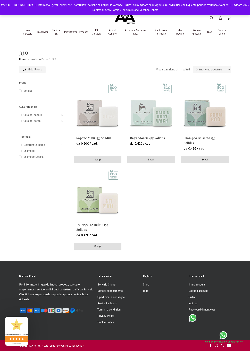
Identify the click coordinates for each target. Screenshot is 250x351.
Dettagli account (198, 290)
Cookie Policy (105, 322)
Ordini (191, 297)
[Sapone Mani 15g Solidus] (97, 106)
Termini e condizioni (109, 309)
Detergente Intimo (34, 144)
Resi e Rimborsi (106, 303)
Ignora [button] (154, 10)
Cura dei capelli (32, 115)
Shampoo (29, 150)
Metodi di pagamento (110, 290)
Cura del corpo (32, 121)
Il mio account (196, 284)
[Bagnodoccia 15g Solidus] (151, 106)
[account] (220, 18)
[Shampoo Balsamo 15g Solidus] (204, 106)
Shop (146, 284)
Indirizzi (193, 303)
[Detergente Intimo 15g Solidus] (97, 192)
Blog (145, 290)
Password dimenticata (201, 309)
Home (22, 59)
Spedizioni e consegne (111, 297)
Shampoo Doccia (33, 156)
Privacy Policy (105, 315)
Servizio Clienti (106, 284)
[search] (212, 18)
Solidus (27, 90)
